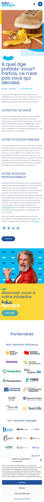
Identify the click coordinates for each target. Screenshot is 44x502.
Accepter (22, 482)
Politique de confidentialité (22, 499)
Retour (9, 239)
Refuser (22, 488)
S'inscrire (9, 313)
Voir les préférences (22, 494)
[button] (41, 460)
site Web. (35, 221)
